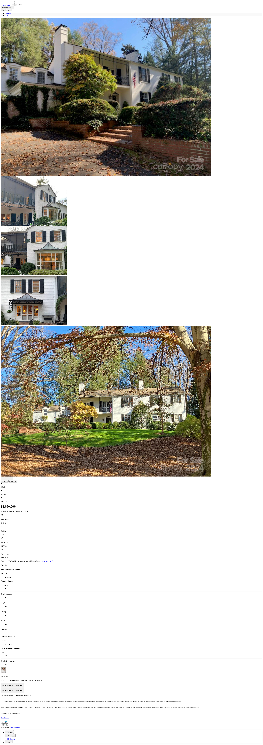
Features (7, 15)
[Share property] (11, 478)
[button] (131, 97)
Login (3, 10)
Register (8, 10)
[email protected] (47, 561)
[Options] (3, 478)
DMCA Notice (5, 718)
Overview (8, 13)
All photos (5, 481)
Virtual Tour (12, 481)
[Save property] (7, 478)
